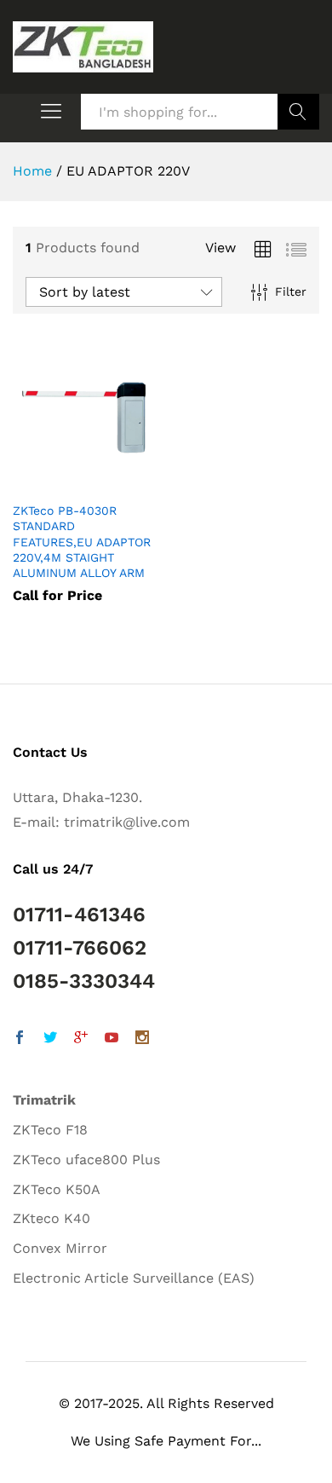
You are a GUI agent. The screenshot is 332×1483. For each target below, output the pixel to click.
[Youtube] (111, 1039)
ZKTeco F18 (50, 1130)
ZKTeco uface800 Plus (86, 1159)
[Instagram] (142, 1039)
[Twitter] (50, 1039)
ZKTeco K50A (56, 1189)
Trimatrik (44, 1100)
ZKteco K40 (51, 1218)
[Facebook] (19, 1039)
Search (298, 112)
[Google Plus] (81, 1039)
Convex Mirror (60, 1248)
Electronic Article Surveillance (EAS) (134, 1278)
